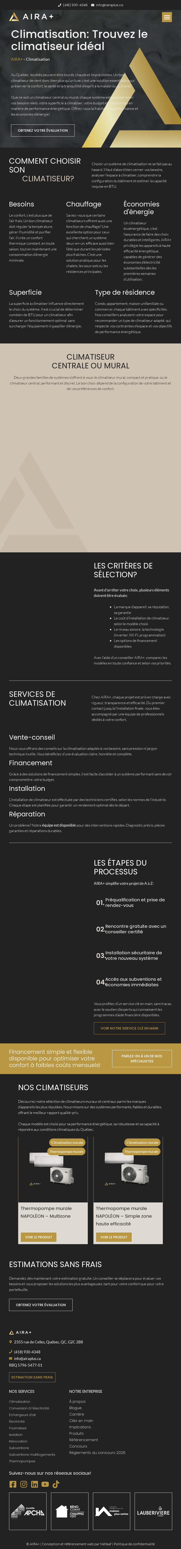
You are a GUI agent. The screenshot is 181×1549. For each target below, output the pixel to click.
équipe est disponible (59, 825)
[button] (167, 17)
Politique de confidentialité (134, 1544)
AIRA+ (17, 59)
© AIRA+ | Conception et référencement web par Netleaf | (70, 1544)
